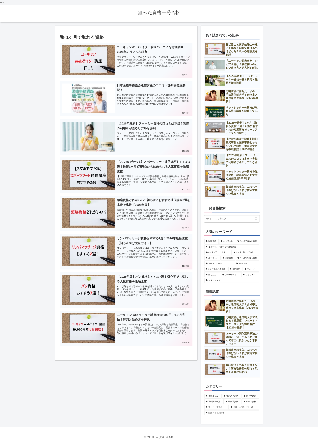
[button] (256, 219)
